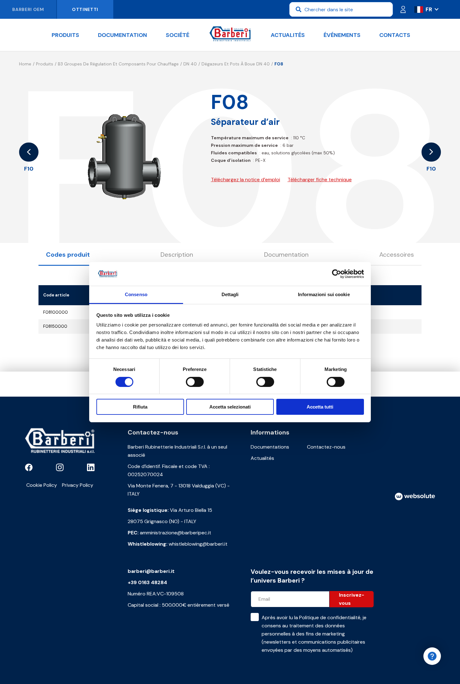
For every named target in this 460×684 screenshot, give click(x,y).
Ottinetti (85, 9)
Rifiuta (140, 406)
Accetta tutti (320, 406)
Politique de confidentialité (329, 617)
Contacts (394, 35)
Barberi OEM (28, 9)
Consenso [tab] (136, 294)
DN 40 (190, 64)
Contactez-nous (326, 447)
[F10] (28, 152)
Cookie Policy (41, 485)
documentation (122, 35)
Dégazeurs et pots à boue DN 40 (236, 64)
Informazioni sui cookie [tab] (324, 294)
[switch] (195, 382)
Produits (65, 35)
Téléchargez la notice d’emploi (245, 179)
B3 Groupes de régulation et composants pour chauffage (118, 64)
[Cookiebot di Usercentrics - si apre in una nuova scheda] (336, 274)
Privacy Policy (77, 485)
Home (25, 64)
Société (177, 35)
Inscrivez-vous (351, 599)
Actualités (288, 35)
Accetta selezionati (230, 406)
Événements (342, 35)
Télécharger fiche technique (320, 179)
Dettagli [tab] (230, 294)
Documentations (270, 447)
